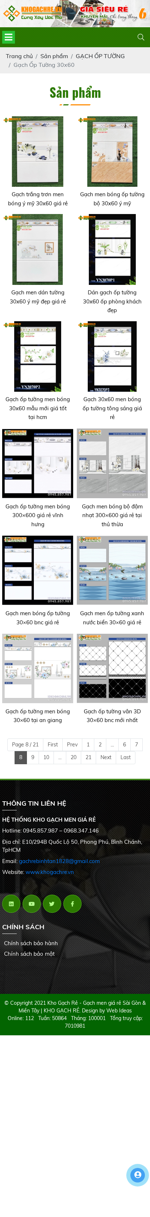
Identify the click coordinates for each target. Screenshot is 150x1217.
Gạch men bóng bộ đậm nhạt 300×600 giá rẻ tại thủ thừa (112, 515)
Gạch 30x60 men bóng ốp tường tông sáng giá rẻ (112, 408)
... (112, 744)
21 (88, 757)
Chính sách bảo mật (29, 953)
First (53, 744)
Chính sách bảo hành (31, 943)
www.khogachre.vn (49, 872)
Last (126, 757)
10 (46, 757)
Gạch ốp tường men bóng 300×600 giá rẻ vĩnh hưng (37, 515)
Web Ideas (119, 1010)
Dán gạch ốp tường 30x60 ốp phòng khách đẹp (112, 301)
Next (105, 757)
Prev (72, 744)
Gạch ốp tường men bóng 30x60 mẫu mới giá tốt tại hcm (37, 408)
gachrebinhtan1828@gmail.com (59, 861)
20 (73, 757)
